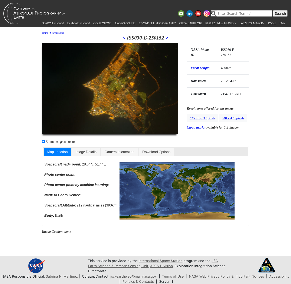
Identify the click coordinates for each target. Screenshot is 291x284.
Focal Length (200, 68)
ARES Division (161, 266)
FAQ (282, 23)
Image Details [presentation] (86, 152)
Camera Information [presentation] (119, 152)
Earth (53, 215)
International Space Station (160, 261)
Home (45, 32)
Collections (102, 23)
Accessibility (279, 276)
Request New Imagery (220, 23)
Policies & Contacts (138, 281)
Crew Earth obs (190, 23)
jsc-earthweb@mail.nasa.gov (133, 276)
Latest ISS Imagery (252, 23)
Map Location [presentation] (57, 152)
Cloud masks (196, 127)
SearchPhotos (57, 32)
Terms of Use (173, 276)
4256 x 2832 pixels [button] (202, 118)
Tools (272, 23)
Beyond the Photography (157, 23)
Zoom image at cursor (60, 141)
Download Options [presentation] (156, 152)
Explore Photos (78, 23)
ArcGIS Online (125, 23)
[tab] (57, 152)
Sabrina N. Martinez (62, 276)
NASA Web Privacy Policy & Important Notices (226, 276)
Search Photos (53, 23)
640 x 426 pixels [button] (233, 118)
